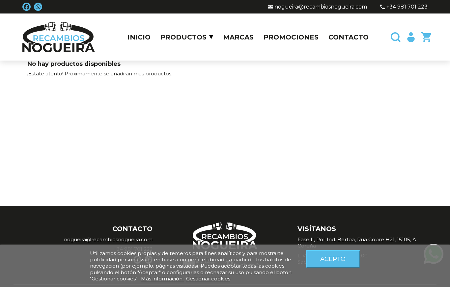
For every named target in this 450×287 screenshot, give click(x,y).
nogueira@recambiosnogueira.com (320, 7)
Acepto (333, 259)
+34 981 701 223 (407, 7)
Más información (162, 278)
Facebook (26, 7)
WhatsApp (38, 7)
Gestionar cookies (208, 278)
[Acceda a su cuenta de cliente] (410, 37)
